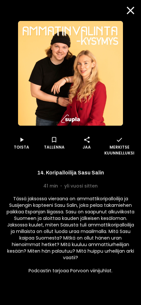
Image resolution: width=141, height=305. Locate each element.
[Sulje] (130, 10)
